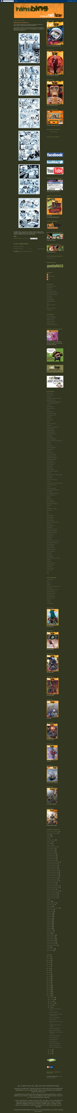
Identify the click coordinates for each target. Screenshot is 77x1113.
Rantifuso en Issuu (51, 323)
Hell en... (49, 901)
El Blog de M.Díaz (51, 432)
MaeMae (49, 496)
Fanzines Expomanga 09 (52, 879)
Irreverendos (49, 466)
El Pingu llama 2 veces (52, 294)
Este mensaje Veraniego (54, 1017)
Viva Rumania (50, 569)
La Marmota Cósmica (51, 484)
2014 (49, 980)
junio (51, 1049)
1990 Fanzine (50, 393)
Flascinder (49, 450)
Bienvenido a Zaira (51, 408)
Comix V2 (49, 583)
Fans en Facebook (51, 316)
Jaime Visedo (50, 467)
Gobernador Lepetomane (52, 457)
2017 (49, 974)
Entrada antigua (41, 248)
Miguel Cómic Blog (51, 304)
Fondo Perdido (50, 452)
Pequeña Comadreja (51, 308)
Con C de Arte (50, 420)
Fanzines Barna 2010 (51, 853)
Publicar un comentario (19, 246)
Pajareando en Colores (52, 530)
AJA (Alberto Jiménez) (52, 286)
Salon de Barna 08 (51, 938)
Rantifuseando (50, 911)
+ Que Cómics (50, 579)
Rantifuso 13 (49, 918)
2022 (49, 964)
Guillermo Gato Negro (51, 459)
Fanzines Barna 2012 (51, 857)
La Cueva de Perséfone (52, 479)
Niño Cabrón (49, 906)
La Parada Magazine (51, 488)
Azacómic (49, 404)
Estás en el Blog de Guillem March (54, 440)
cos (47, 838)
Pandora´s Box (50, 534)
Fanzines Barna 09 (51, 851)
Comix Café (49, 418)
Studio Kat (49, 552)
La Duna (48, 481)
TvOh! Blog (49, 566)
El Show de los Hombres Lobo (53, 586)
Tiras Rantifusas (50, 948)
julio (51, 1007)
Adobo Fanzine (50, 395)
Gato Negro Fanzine (51, 456)
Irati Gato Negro (50, 464)
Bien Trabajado (50, 406)
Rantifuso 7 (49, 925)
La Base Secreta (50, 594)
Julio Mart (49, 472)
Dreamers (49, 584)
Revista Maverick (50, 598)
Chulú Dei (49, 836)
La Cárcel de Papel (51, 596)
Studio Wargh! (50, 556)
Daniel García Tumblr (51, 291)
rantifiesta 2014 (50, 909)
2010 (49, 987)
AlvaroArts (49, 396)
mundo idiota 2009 (51, 904)
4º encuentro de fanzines (52, 833)
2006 (49, 995)
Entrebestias (49, 841)
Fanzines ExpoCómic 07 (52, 865)
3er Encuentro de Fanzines (53, 831)
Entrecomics (49, 588)
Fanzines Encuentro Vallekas (53, 862)
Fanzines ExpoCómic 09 (52, 868)
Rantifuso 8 (49, 926)
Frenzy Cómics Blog (51, 454)
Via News (49, 601)
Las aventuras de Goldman (53, 493)
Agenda (48, 834)
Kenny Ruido (49, 478)
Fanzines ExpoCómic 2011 (52, 872)
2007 (49, 993)
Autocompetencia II (53, 1039)
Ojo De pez (49, 524)
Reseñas (49, 933)
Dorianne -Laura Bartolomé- (53, 427)
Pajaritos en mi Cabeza (52, 532)
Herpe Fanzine (50, 461)
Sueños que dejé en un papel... (53, 558)
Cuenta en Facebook (51, 317)
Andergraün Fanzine (51, 400)
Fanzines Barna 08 (51, 850)
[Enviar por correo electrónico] (31, 238)
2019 (49, 970)
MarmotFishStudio (51, 501)
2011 (49, 986)
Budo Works (49, 289)
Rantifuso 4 (49, 919)
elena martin (49, 296)
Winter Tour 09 (50, 950)
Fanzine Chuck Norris (51, 447)
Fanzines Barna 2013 (51, 858)
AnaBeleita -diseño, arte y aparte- (54, 398)
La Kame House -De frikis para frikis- (55, 483)
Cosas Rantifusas (51, 840)
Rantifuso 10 (49, 913)
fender (48, 279)
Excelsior (49, 442)
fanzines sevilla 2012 (51, 889)
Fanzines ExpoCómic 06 (52, 863)
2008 (49, 991)
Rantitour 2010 (50, 930)
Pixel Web (49, 537)
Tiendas (48, 947)
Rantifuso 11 (49, 914)
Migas (48, 507)
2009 (49, 989)
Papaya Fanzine (50, 535)
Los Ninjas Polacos (51, 495)
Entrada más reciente (18, 248)
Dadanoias (49, 425)
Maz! (48, 303)
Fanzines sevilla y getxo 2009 (53, 891)
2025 (49, 958)
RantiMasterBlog (50, 276)
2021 (49, 966)
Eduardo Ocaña (50, 428)
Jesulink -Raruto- (50, 469)
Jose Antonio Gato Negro (52, 471)
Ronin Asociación (50, 547)
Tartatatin (49, 559)
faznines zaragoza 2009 (52, 897)
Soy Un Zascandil (51, 551)
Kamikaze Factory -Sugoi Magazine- (55, 474)
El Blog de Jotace (51, 430)
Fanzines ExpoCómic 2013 (53, 875)
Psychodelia (49, 539)
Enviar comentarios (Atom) (26, 251)
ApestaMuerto (50, 287)
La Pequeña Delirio (51, 301)
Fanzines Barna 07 (51, 848)
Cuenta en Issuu (50, 258)
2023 (49, 962)
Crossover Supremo (53, 1012)
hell (47, 899)
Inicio (30, 248)
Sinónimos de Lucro (51, 549)
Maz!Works (49, 505)
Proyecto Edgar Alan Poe (54, 1028)
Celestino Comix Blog (51, 413)
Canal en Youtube (50, 321)
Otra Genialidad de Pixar (54, 1045)
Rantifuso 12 (49, 916)
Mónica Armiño (50, 518)
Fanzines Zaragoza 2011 (52, 894)
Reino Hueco (49, 309)
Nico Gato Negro (50, 520)
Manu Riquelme (50, 500)
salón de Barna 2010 (51, 942)
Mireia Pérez (49, 510)
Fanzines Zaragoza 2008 (52, 892)
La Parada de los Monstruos (53, 490)
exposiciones (49, 845)
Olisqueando (49, 527)
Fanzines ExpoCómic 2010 (53, 870)
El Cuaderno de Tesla (51, 433)
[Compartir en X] (34, 238)
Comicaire (49, 416)
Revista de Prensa (51, 935)
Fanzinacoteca (50, 445)
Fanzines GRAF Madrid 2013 (53, 885)
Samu (48, 277)
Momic (48, 513)
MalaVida (49, 498)
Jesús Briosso (50, 298)
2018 (49, 972)
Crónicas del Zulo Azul (52, 423)
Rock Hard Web (50, 546)
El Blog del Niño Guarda (52, 292)
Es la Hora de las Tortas (52, 589)
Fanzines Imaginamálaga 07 (53, 887)
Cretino (48, 422)
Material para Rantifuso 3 (54, 1030)
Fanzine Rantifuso (54, 131)
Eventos (48, 843)
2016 (49, 976)
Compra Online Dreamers (52, 324)
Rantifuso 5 (49, 921)
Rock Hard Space (50, 544)
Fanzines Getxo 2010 (51, 882)
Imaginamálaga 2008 (51, 902)
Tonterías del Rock (51, 563)
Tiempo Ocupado (53, 1019)
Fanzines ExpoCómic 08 (52, 867)
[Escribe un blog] (32, 238)
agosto (51, 1005)
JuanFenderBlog (50, 299)
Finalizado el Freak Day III (55, 1043)
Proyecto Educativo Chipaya (53, 908)
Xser (48, 571)
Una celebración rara (53, 1037)
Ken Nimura (49, 476)
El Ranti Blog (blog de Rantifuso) (38, 1086)
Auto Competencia (53, 1041)
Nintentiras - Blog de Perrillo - (53, 522)
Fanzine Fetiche (50, 449)
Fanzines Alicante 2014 (52, 846)
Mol (47, 306)
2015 (49, 978)
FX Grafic (49, 444)
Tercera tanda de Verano (54, 1035)
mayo (51, 1051)
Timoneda (49, 561)
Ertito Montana (50, 437)
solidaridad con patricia (52, 945)
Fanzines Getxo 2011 (51, 884)
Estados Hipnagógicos (52, 438)
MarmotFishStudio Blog (52, 503)
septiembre (52, 1003)
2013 (49, 982)
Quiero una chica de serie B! (53, 541)
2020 (49, 968)
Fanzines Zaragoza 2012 (52, 896)
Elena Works (49, 435)
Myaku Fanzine (50, 517)
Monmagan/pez (50, 515)
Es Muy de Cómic (51, 591)
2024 (49, 960)
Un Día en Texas (50, 568)
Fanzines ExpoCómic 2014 (53, 877)
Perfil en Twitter (50, 319)
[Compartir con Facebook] (35, 238)
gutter (48, 573)
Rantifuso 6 (49, 923)
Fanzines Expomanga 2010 (53, 880)
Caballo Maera (50, 411)
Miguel (48, 274)
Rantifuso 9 (49, 928)
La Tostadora (49, 491)
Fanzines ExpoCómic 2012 (53, 874)
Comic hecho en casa (51, 415)
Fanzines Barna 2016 (51, 860)
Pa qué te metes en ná (52, 529)
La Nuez (48, 486)
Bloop (48, 410)
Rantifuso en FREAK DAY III (55, 1047)
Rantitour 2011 (50, 931)
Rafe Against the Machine (52, 542)
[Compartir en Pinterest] (36, 238)
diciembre (52, 997)
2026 (49, 956)
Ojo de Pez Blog (50, 525)
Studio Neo (49, 554)
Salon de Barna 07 (51, 936)
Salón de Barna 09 (51, 940)
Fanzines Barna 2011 (51, 855)
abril (51, 1053)
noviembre (52, 999)
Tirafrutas (49, 600)
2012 (49, 984)
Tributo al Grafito (50, 564)
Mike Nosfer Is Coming (52, 508)
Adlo (48, 581)
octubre (51, 1001)
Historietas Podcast (51, 462)
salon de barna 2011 (51, 943)
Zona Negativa (50, 603)
